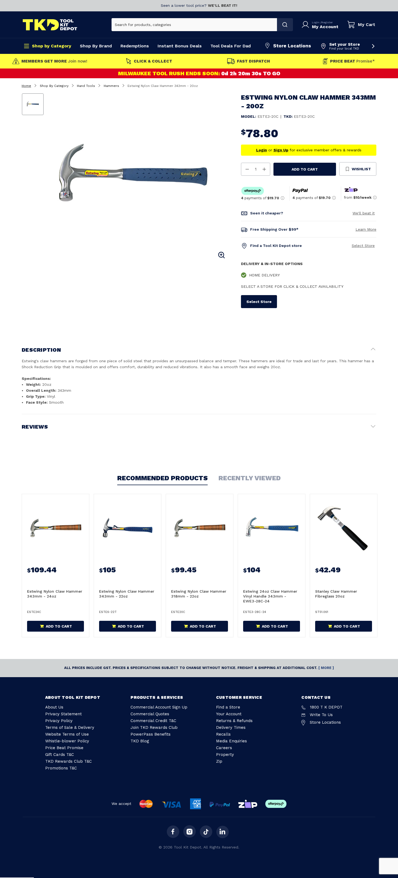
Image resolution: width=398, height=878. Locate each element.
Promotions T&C (61, 768)
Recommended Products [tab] (162, 478)
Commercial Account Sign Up (159, 707)
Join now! (54, 61)
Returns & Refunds (234, 720)
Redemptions (134, 45)
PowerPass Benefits (151, 734)
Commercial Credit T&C (153, 720)
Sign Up (280, 150)
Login (316, 22)
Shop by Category (51, 45)
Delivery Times (231, 727)
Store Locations (292, 45)
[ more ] (326, 668)
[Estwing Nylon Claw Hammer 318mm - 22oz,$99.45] (199, 528)
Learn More (365, 229)
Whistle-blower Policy (67, 741)
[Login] (306, 24)
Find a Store (228, 707)
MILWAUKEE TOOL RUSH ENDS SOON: (169, 73)
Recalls (223, 734)
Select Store (363, 245)
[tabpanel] (137, 176)
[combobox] (194, 24)
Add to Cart (305, 169)
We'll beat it (364, 213)
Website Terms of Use (67, 734)
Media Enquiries (231, 741)
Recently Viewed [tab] (249, 478)
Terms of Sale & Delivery (69, 727)
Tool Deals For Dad (230, 45)
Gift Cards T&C (59, 754)
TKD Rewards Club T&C (68, 761)
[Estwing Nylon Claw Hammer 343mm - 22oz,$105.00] (127, 528)
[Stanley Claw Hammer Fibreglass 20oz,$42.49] (343, 528)
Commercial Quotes (150, 713)
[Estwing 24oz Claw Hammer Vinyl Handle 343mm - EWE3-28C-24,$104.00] (271, 528)
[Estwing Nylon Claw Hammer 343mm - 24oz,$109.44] (55, 528)
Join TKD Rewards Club (154, 727)
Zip (219, 761)
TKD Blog (140, 741)
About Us (54, 707)
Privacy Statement (63, 713)
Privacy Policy (59, 720)
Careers (224, 747)
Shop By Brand (96, 45)
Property (225, 754)
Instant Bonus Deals (180, 45)
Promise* (352, 61)
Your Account (229, 713)
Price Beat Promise (64, 747)
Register (327, 22)
